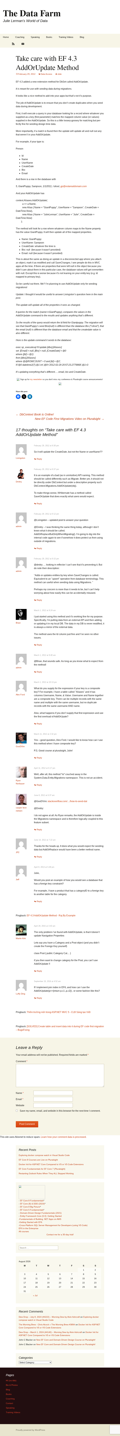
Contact (9, 1403)
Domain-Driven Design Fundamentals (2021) (41, 1213)
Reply (39, 459)
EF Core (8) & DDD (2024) (32, 1204)
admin (19, 526)
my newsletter (36, 379)
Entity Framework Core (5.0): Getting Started (41, 1216)
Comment (21, 1061)
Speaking (35, 37)
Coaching (19, 37)
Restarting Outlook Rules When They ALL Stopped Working (46, 1173)
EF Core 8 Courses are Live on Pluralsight (38, 1160)
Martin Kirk (21, 938)
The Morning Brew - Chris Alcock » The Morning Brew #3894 (47, 1324)
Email (19, 1099)
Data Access (46, 74)
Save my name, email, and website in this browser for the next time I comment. (60, 1111)
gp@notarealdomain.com (73, 186)
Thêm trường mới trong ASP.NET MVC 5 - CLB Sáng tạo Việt (58, 1012)
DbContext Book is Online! (35, 414)
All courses (24, 1231)
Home (6, 37)
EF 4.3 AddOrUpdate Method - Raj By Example (51, 915)
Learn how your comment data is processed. (63, 1137)
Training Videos (66, 37)
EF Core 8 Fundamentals (31, 1200)
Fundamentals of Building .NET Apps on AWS (40, 1219)
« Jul (35, 1295)
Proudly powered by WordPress (30, 1430)
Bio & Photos (12, 1385)
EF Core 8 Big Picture (30, 1207)
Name (20, 1093)
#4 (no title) (11, 1380)
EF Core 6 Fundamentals (31, 1210)
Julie (59, 74)
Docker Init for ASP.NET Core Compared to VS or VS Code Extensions (51, 1164)
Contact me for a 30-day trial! (60, 1234)
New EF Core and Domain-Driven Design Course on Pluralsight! (65, 1340)
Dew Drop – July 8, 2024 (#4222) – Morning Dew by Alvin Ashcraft (49, 1317)
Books (49, 37)
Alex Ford (20, 694)
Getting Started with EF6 (30, 1222)
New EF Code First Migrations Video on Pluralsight (69, 418)
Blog (82, 37)
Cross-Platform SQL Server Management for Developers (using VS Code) (53, 1225)
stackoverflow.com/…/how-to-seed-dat (67, 801)
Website (20, 1105)
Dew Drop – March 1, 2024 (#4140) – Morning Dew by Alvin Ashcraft (50, 1332)
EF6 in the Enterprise (28, 1228)
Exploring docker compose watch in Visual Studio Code (44, 1155)
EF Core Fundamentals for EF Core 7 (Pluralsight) (42, 1169)
